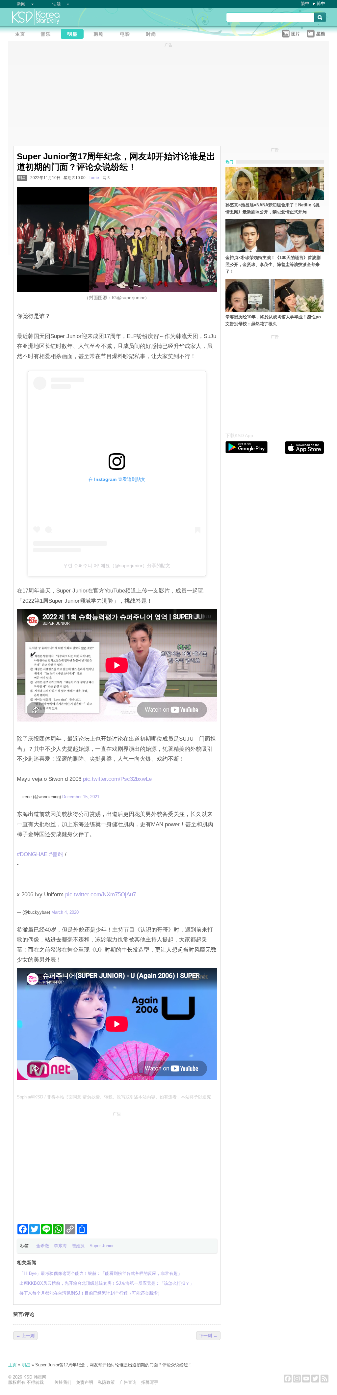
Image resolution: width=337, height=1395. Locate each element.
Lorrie (94, 177)
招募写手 (149, 1382)
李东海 (60, 1245)
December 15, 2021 (80, 796)
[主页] (21, 34)
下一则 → (208, 1335)
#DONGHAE (32, 854)
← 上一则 (25, 1335)
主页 (12, 1364)
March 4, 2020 (65, 912)
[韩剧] (100, 34)
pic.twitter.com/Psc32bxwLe (117, 779)
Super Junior (102, 1245)
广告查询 (128, 1382)
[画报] (153, 34)
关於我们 (62, 1382)
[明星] (74, 34)
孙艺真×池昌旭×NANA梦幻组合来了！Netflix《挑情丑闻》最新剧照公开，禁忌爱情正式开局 (272, 208)
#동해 (56, 854)
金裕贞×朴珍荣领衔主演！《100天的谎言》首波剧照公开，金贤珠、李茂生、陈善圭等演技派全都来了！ (273, 264)
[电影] (127, 34)
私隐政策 (106, 1382)
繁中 (305, 3)
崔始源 (78, 1245)
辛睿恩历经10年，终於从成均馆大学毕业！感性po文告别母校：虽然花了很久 (273, 320)
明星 (22, 177)
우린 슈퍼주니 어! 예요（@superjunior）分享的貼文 (116, 565)
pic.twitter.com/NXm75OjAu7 (100, 894)
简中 (321, 3)
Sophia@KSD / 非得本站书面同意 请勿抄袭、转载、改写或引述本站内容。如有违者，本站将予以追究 (114, 1096)
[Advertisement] (117, 1165)
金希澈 (42, 1245)
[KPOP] (48, 34)
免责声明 (84, 1382)
